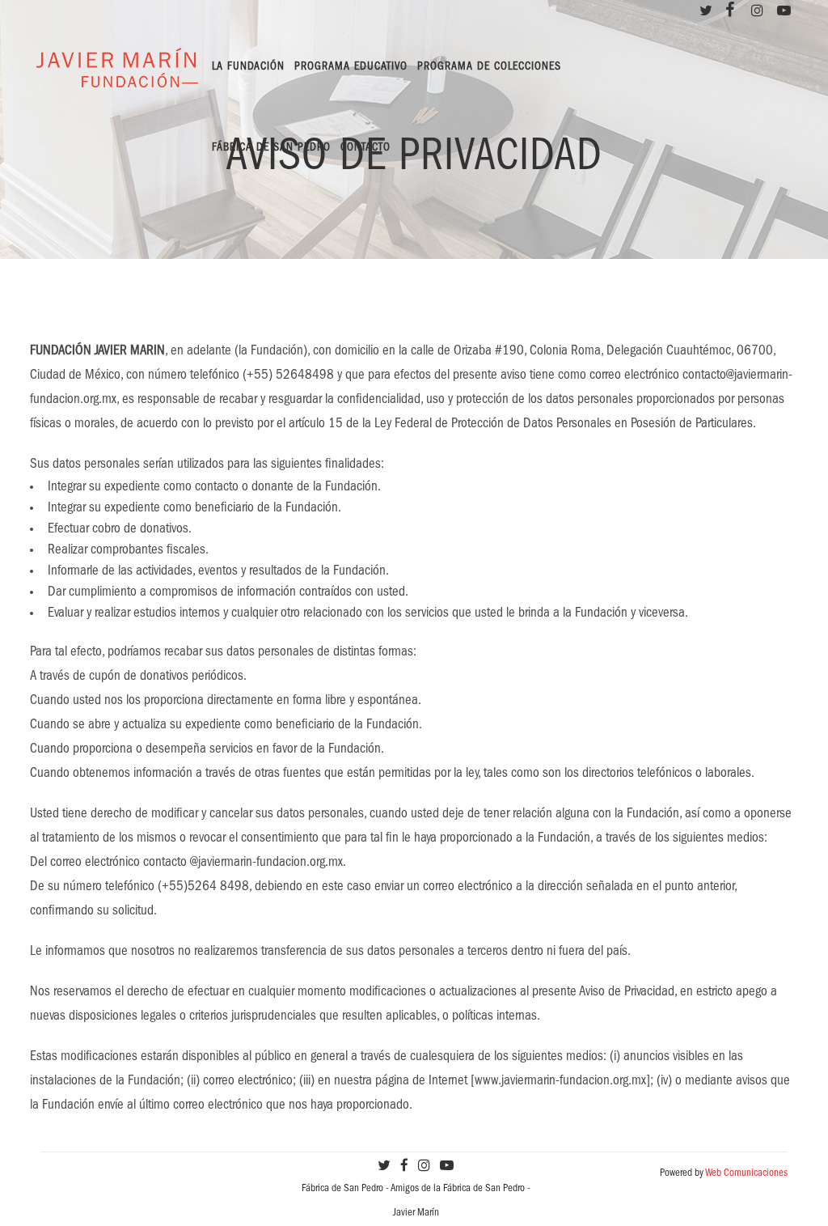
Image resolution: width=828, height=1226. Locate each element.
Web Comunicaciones (746, 1174)
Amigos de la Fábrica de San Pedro (458, 1189)
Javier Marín (416, 1213)
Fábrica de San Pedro (342, 1189)
